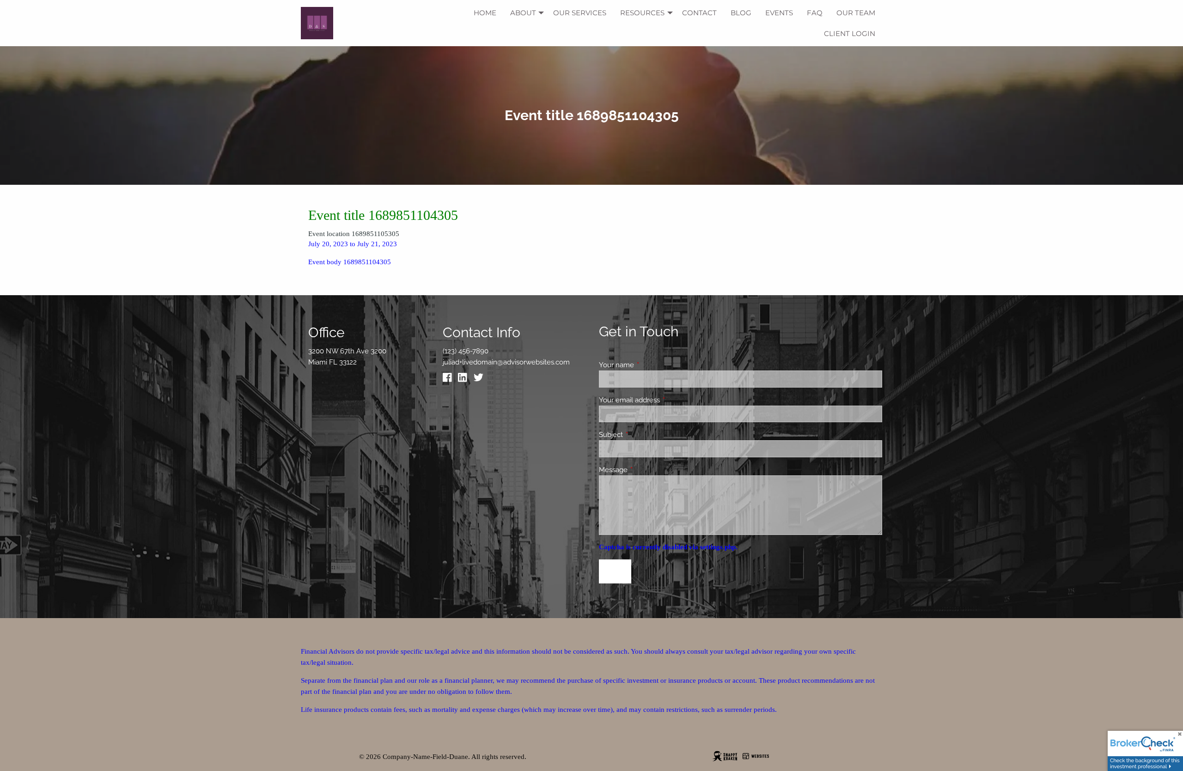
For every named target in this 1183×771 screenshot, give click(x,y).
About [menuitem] (523, 12)
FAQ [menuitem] (815, 12)
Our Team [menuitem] (855, 12)
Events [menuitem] (779, 12)
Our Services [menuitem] (579, 12)
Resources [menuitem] (642, 12)
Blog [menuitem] (741, 12)
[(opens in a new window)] (450, 380)
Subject (644, 435)
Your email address (663, 400)
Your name (650, 365)
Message (647, 470)
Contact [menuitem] (699, 12)
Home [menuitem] (485, 12)
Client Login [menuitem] (849, 33)
